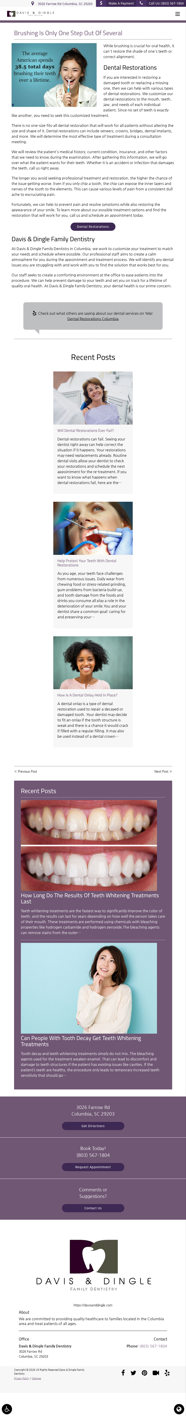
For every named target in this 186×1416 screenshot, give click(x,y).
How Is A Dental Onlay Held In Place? (87, 695)
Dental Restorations (93, 226)
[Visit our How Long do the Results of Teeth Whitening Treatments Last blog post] (89, 890)
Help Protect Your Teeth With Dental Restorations (86, 563)
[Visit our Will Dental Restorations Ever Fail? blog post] (93, 397)
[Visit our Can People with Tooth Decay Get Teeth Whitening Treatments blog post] (89, 1032)
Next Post (161, 771)
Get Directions (93, 1126)
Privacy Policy (21, 1378)
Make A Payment (121, 3)
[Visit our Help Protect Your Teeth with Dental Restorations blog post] (93, 528)
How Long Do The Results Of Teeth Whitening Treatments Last (90, 898)
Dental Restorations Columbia (92, 319)
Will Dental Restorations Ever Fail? (85, 430)
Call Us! (166, 3)
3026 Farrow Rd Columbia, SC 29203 (64, 4)
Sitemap (36, 1378)
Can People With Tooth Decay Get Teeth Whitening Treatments (81, 1041)
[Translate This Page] (179, 1409)
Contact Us (93, 1208)
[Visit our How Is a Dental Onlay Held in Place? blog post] (93, 662)
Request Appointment (93, 1167)
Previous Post (27, 771)
